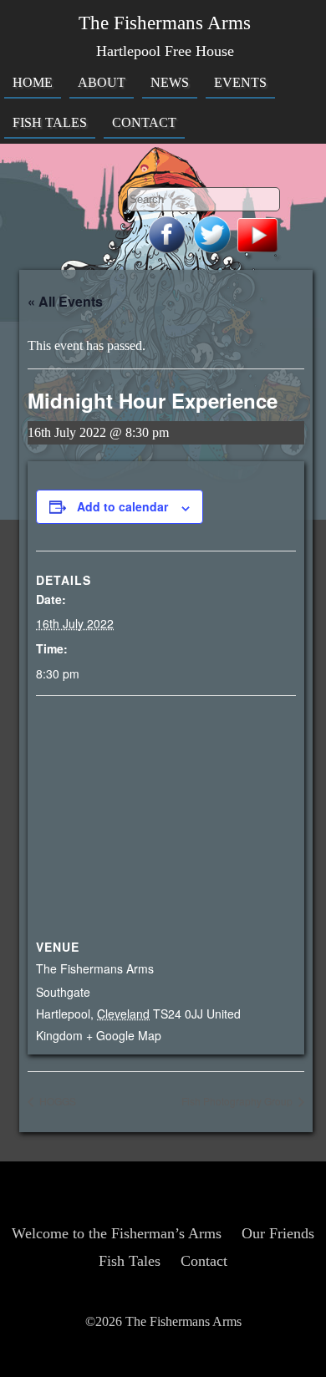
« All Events (65, 301)
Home (33, 82)
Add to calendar (122, 506)
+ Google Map (123, 1035)
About (101, 82)
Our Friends (278, 1233)
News (169, 82)
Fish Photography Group (238, 1101)
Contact (144, 122)
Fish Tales (50, 122)
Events (240, 82)
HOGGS (56, 1101)
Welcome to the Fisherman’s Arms (117, 1233)
